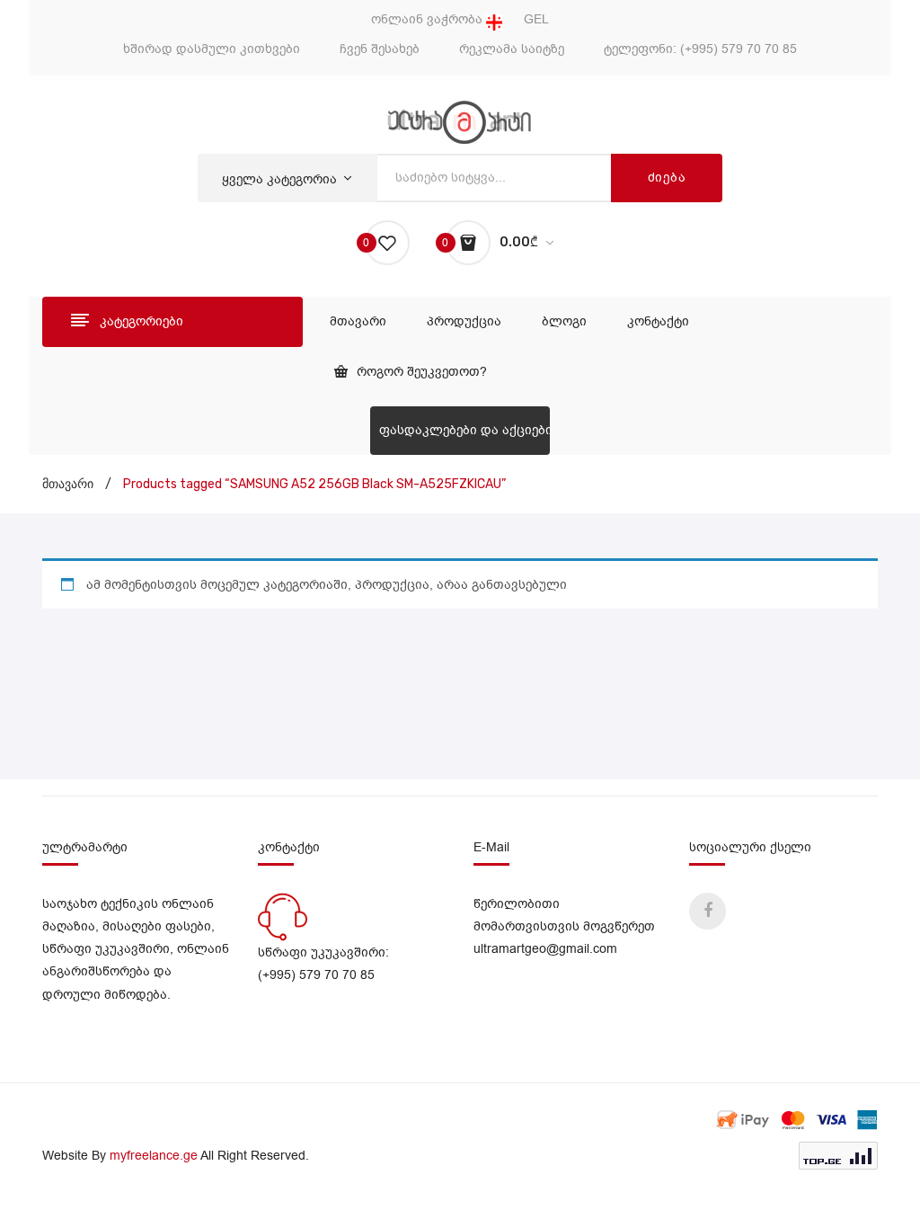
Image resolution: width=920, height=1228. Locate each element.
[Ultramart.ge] (460, 121)
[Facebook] (707, 911)
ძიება (667, 177)
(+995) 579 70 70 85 (738, 49)
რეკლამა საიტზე (511, 49)
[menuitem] (358, 321)
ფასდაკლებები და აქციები (464, 430)
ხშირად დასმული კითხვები (211, 49)
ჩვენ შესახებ (380, 49)
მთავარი (67, 484)
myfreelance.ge (154, 1155)
